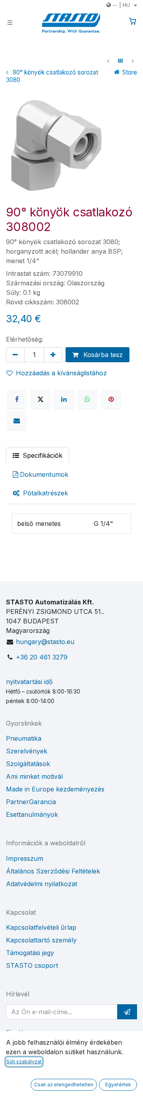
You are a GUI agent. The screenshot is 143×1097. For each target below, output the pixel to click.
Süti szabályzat (24, 1062)
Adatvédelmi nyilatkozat (41, 884)
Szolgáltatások (28, 764)
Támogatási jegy (30, 953)
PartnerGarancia (31, 802)
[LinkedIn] (63, 399)
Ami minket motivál (34, 776)
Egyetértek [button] (118, 1084)
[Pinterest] (111, 399)
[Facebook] (16, 399)
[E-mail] (16, 420)
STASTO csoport (32, 965)
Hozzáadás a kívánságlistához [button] (61, 373)
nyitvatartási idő (29, 682)
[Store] (120, 61)
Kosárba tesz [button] (102, 355)
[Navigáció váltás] (10, 22)
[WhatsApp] (87, 399)
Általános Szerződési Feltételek (53, 871)
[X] (40, 399)
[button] (127, 1011)
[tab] (40, 493)
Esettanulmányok (32, 814)
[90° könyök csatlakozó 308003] (132, 61)
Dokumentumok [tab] (44, 474)
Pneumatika (23, 738)
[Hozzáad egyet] (53, 354)
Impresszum (24, 858)
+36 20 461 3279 (42, 657)
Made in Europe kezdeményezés (55, 789)
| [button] (121, 5)
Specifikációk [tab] (41, 455)
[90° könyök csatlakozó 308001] (108, 61)
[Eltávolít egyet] (15, 354)
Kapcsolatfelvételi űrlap (41, 927)
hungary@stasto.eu (45, 642)
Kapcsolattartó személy (41, 940)
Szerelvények (26, 751)
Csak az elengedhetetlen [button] (63, 1084)
